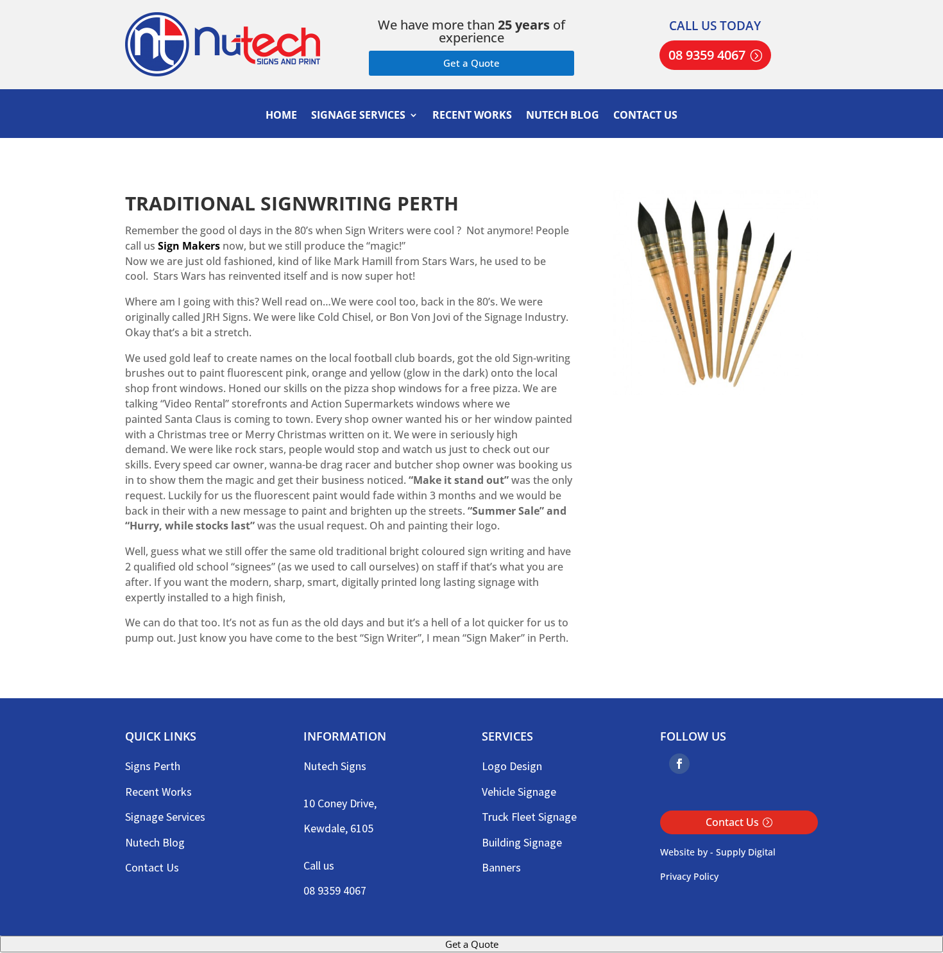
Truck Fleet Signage (529, 816)
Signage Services (358, 116)
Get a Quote (471, 62)
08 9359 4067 (706, 55)
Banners (501, 867)
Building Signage (522, 842)
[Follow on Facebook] (679, 763)
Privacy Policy (689, 876)
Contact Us (645, 116)
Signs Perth (152, 766)
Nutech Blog (562, 116)
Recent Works (472, 116)
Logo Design (512, 766)
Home (281, 116)
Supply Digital (746, 852)
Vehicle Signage (519, 791)
